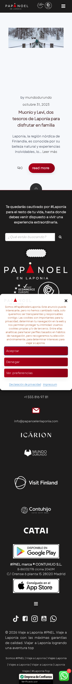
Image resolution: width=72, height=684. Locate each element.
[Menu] (63, 6)
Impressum (50, 384)
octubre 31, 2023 (36, 104)
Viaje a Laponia (36, 658)
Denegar (13, 362)
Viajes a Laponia (19, 665)
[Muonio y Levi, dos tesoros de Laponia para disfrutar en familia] (36, 38)
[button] (66, 301)
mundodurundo (38, 97)
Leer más (49, 151)
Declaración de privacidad (25, 384)
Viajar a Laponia (42, 665)
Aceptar (12, 351)
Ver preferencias (19, 373)
